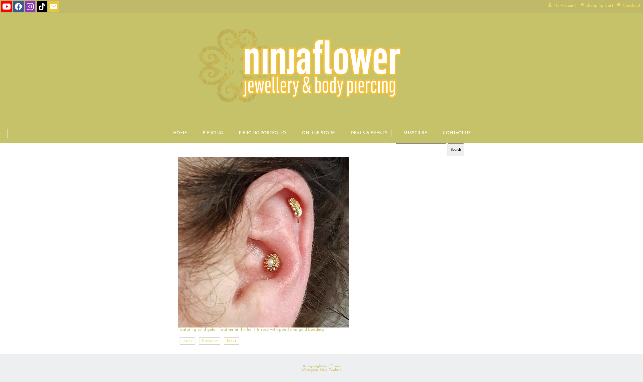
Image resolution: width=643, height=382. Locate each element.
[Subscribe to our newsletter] (53, 8)
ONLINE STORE (318, 133)
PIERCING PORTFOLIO (262, 133)
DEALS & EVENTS (369, 133)
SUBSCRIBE (415, 133)
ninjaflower (331, 366)
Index (187, 341)
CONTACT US (457, 133)
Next (231, 341)
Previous (210, 341)
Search (456, 149)
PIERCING (213, 133)
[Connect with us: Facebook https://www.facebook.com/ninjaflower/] (18, 8)
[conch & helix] (263, 326)
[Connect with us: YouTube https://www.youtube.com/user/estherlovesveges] (6, 8)
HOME (180, 133)
